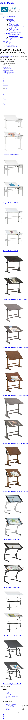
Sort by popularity (7, 68)
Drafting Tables (12, 21)
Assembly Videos (10, 45)
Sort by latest (6, 71)
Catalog (4, 56)
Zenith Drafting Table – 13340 (12, 684)
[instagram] (3, 715)
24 (3, 80)
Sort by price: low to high (8, 72)
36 (3, 81)
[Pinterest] (5, 104)
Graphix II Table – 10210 (10, 251)
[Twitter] (5, 88)
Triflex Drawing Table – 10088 (12, 587)
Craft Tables (11, 20)
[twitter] (3, 714)
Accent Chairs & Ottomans (15, 32)
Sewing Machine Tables (14, 34)
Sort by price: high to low (8, 73)
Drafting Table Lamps (14, 29)
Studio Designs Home (11, 30)
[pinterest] (3, 718)
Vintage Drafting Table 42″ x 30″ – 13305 (15, 395)
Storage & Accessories (14, 25)
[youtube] (3, 716)
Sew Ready (8, 33)
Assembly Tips (9, 43)
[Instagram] (5, 94)
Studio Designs (7, 3)
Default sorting (6, 67)
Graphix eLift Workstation (11, 154)
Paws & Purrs (9, 38)
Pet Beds (11, 40)
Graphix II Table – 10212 (10, 203)
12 (3, 78)
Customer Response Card (11, 46)
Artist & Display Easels (14, 24)
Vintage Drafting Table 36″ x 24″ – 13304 (15, 491)
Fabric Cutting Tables (13, 36)
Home (1, 56)
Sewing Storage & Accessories (16, 37)
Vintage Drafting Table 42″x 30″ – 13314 (15, 299)
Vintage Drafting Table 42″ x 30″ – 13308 (15, 347)
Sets (9, 23)
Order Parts (8, 42)
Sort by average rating (8, 70)
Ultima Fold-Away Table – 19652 (12, 636)
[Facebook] (5, 85)
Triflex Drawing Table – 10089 (12, 539)
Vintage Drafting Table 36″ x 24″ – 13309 (15, 443)
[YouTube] (5, 99)
